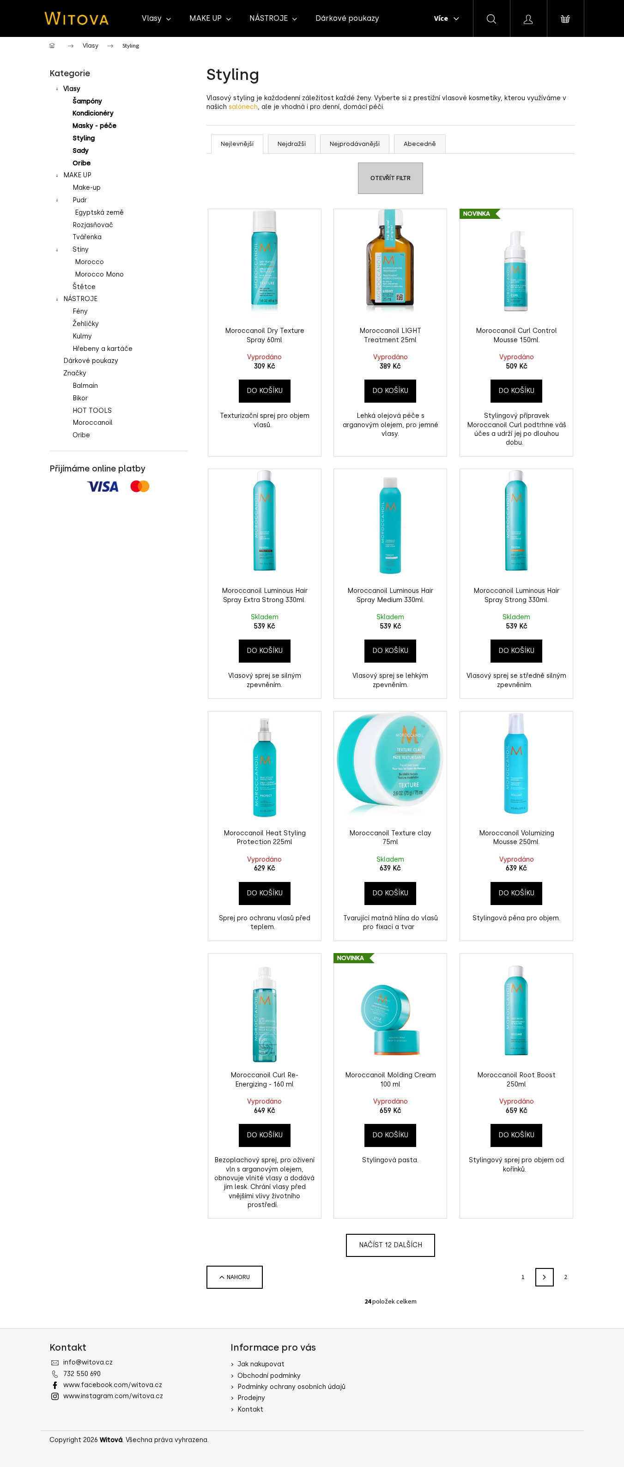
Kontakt (250, 1409)
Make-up (87, 188)
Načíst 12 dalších (390, 1245)
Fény (80, 311)
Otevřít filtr (390, 178)
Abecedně (420, 143)
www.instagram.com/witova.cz (113, 1396)
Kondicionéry (93, 113)
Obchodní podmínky (269, 1376)
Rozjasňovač (93, 225)
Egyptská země (99, 213)
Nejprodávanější (355, 143)
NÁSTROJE (80, 299)
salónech (243, 107)
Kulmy (82, 336)
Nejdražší (292, 143)
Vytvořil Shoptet (548, 1440)
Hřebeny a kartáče (103, 349)
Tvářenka (87, 237)
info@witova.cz (88, 1362)
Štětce (84, 287)
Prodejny (251, 1398)
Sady (81, 151)
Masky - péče (94, 126)
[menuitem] (156, 18)
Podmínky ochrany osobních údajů (291, 1387)
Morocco (89, 262)
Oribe (82, 163)
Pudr (80, 200)
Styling (84, 138)
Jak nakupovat (261, 1364)
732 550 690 (82, 1374)
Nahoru (238, 1277)
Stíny (81, 250)
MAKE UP (77, 175)
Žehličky (86, 324)
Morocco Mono (99, 274)
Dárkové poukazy (90, 361)
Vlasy (71, 89)
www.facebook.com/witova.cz (112, 1385)
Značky (74, 373)
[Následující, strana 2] (544, 1277)
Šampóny (87, 101)
